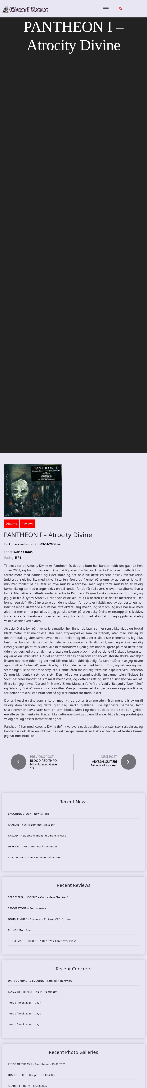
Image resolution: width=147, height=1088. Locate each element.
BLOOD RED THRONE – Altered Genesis (43, 764)
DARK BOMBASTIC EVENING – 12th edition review (40, 980)
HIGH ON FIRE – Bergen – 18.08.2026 (31, 1075)
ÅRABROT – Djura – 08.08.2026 (27, 1086)
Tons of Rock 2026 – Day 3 (25, 1013)
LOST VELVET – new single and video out (34, 857)
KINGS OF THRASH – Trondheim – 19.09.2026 (36, 1064)
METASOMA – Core (20, 930)
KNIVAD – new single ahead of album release (37, 835)
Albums (11, 524)
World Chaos (23, 552)
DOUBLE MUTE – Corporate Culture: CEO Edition (39, 919)
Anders (13, 544)
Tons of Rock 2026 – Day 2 (25, 1024)
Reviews (27, 524)
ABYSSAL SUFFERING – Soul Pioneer (104, 763)
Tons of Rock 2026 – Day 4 (25, 1002)
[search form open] (120, 8)
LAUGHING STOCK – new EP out (28, 813)
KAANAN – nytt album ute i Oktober (31, 824)
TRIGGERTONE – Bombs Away (27, 908)
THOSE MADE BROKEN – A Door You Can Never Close (42, 941)
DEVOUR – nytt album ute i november (32, 846)
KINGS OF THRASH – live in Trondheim (32, 991)
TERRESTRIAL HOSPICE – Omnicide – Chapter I (38, 897)
